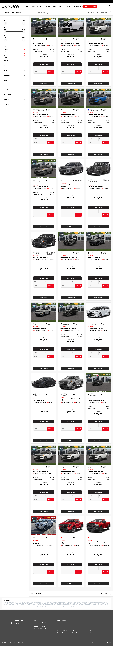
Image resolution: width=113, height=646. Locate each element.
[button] (55, 26)
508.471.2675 (45, 1)
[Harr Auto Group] (10, 6)
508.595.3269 (81, 1)
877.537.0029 (40, 622)
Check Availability (44, 83)
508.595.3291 (101, 1)
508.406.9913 (63, 1)
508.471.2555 (29, 1)
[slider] (5, 23)
